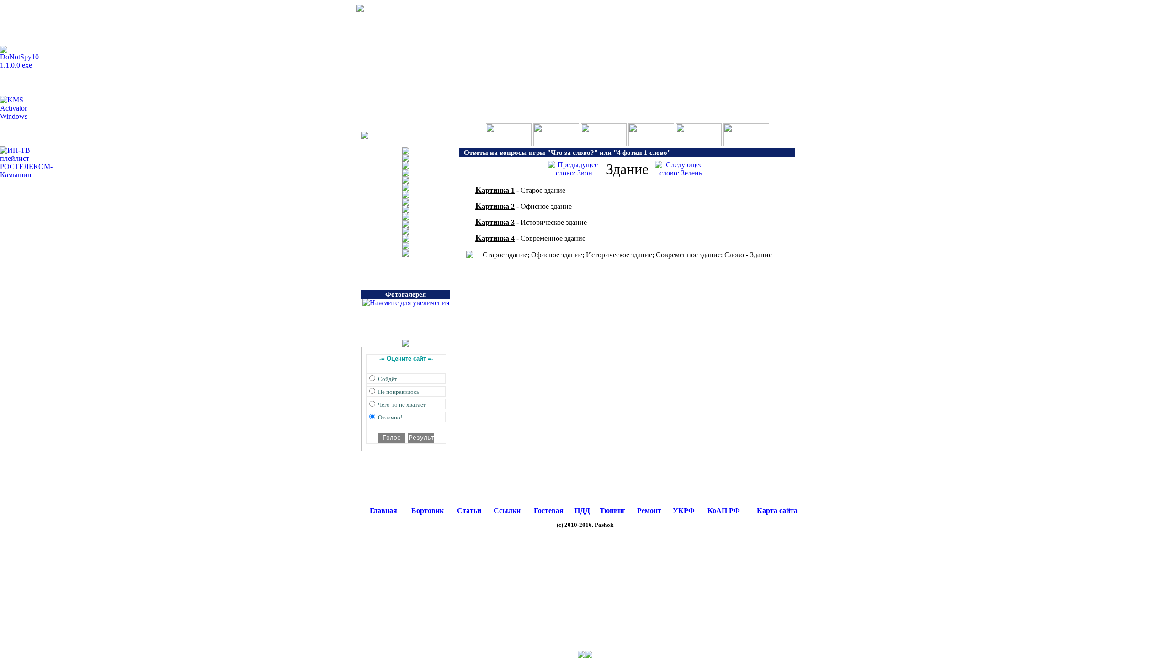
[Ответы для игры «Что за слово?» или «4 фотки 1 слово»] (556, 144)
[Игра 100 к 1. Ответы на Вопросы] (509, 144)
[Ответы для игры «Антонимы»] (746, 144)
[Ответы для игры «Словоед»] (651, 144)
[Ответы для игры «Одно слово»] (604, 144)
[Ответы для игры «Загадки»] (699, 144)
